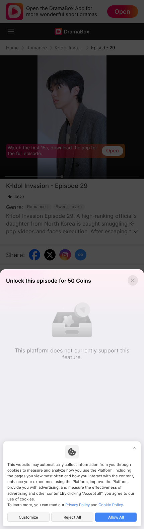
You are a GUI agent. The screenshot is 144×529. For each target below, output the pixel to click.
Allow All (116, 517)
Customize (28, 517)
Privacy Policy (77, 504)
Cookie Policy (110, 504)
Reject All (72, 517)
